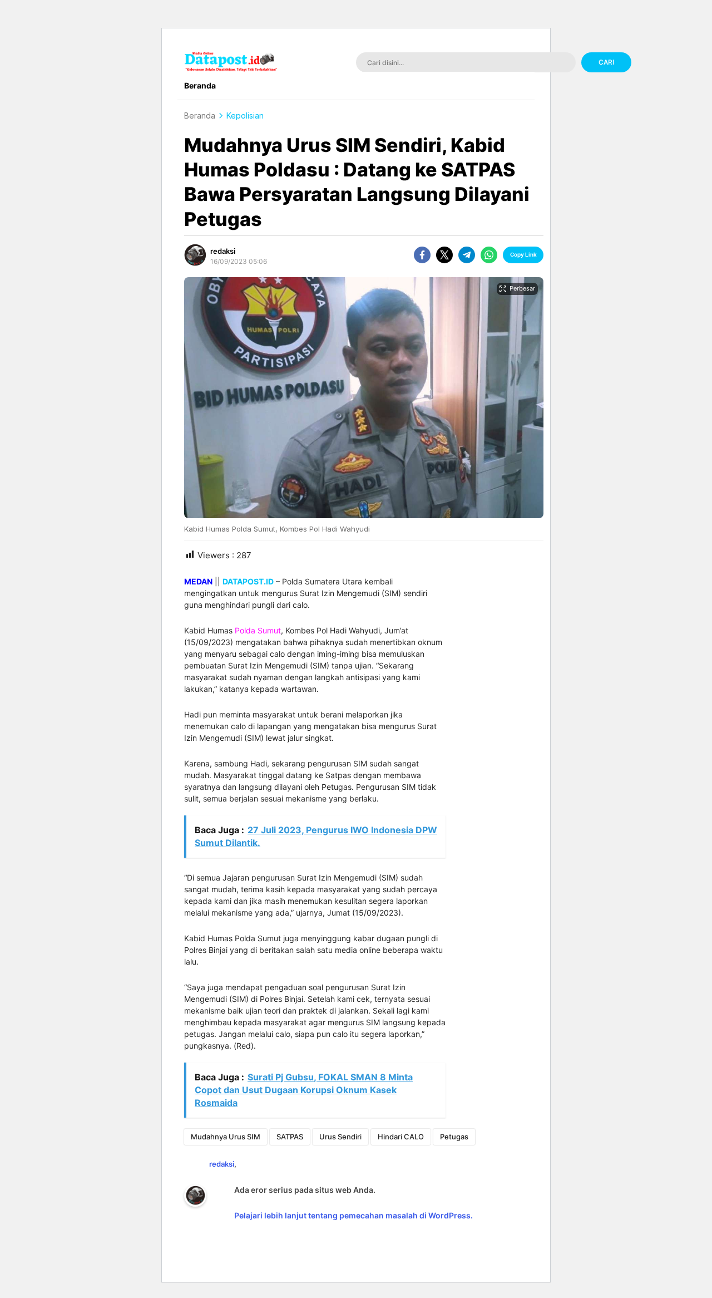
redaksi (222, 251)
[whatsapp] (489, 255)
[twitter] (444, 255)
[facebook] (422, 255)
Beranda (199, 115)
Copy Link (523, 254)
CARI (606, 62)
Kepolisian (245, 115)
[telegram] (466, 255)
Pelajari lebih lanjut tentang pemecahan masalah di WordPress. (353, 1215)
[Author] (195, 255)
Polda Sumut (258, 630)
